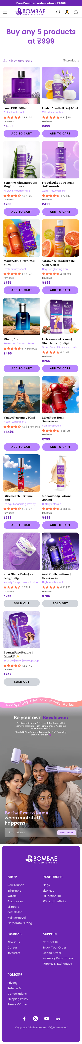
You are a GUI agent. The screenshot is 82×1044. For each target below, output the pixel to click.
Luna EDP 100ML (15, 108)
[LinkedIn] (57, 1018)
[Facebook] (24, 1018)
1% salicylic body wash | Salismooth (58, 185)
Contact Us (50, 942)
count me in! (66, 832)
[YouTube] (46, 1018)
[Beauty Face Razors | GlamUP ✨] (21, 629)
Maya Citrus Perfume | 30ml (19, 263)
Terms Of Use (17, 1004)
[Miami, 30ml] (21, 316)
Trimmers (14, 891)
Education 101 (52, 896)
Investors (14, 953)
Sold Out (21, 603)
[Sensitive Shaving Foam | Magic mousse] (21, 159)
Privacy (13, 983)
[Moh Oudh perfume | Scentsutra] (60, 551)
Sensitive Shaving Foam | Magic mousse (21, 185)
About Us (14, 942)
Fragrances (15, 901)
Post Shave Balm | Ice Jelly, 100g (18, 576)
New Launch (16, 885)
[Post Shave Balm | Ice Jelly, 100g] (21, 551)
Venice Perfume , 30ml (19, 418)
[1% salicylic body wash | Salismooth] (60, 159)
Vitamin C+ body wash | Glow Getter (58, 263)
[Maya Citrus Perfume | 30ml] (21, 238)
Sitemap (48, 891)
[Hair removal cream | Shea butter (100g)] (60, 316)
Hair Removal (17, 918)
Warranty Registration (58, 958)
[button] (5, 12)
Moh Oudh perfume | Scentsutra (56, 576)
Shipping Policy (18, 999)
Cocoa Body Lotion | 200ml (56, 498)
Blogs (46, 885)
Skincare (13, 907)
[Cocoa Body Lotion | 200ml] (60, 473)
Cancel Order (52, 953)
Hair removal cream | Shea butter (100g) (57, 341)
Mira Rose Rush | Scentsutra (53, 420)
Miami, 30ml (12, 339)
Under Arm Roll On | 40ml (60, 108)
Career (12, 948)
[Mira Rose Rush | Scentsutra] (60, 394)
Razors (12, 896)
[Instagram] (35, 1018)
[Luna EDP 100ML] (21, 85)
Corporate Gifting (20, 923)
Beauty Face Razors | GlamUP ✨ (18, 654)
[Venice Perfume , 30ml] (21, 394)
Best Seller (15, 912)
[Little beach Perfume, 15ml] (21, 473)
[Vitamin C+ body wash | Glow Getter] (60, 238)
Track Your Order (54, 948)
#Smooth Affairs (54, 901)
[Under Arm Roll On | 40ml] (60, 85)
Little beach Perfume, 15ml (18, 498)
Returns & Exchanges (57, 964)
